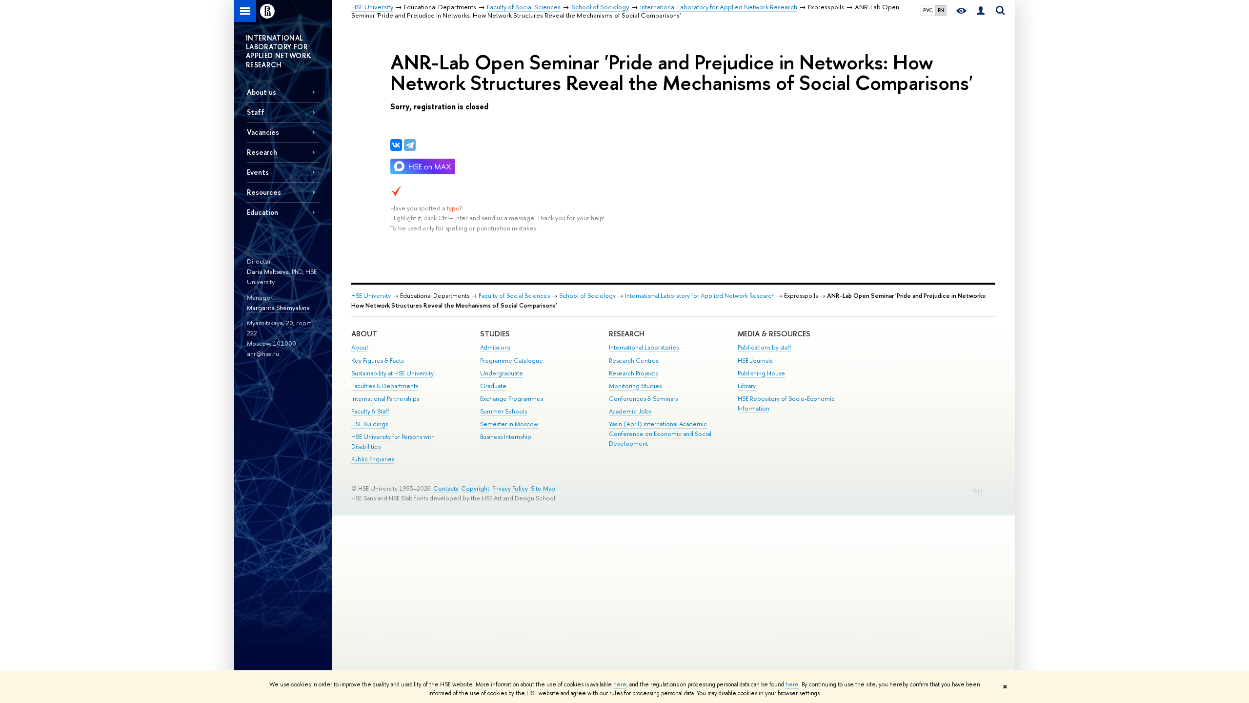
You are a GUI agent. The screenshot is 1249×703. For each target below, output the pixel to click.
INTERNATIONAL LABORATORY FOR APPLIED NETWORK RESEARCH (278, 51)
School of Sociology (587, 295)
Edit (978, 491)
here (619, 684)
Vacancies (263, 132)
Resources (264, 192)
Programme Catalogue (511, 360)
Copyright (475, 488)
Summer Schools (503, 411)
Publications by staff (764, 347)
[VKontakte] (396, 145)
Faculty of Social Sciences (514, 295)
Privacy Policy (510, 488)
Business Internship (505, 437)
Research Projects (633, 373)
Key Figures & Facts (377, 360)
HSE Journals (755, 360)
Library (747, 386)
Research (627, 334)
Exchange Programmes (511, 398)
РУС (928, 10)
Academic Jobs (630, 411)
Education (262, 212)
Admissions (495, 347)
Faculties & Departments (384, 386)
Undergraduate (501, 373)
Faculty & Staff (370, 411)
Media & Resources (774, 334)
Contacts (445, 488)
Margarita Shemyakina (278, 307)
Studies (495, 334)
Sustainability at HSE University (392, 373)
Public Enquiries (372, 459)
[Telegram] (410, 145)
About (364, 334)
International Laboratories (644, 347)
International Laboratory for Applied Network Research (700, 295)
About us (261, 92)
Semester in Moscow (509, 424)
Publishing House (761, 373)
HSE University (371, 295)
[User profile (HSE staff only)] (980, 11)
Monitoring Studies (635, 386)
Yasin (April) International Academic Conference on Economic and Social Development (660, 434)
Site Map (543, 488)
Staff (255, 112)
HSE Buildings (369, 424)
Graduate (493, 386)
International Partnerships (385, 398)
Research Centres (633, 360)
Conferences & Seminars (643, 398)
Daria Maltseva (268, 271)
